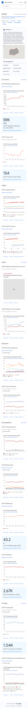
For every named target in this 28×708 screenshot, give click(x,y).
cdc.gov (7, 198)
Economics (12, 20)
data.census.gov (14, 358)
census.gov (8, 92)
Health (19, 20)
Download (6, 112)
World (13, 18)
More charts (23, 79)
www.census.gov (6, 74)
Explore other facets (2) (7, 86)
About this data (14, 92)
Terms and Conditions (10, 705)
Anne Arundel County (12, 16)
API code (11, 112)
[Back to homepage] (3, 2)
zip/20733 (24, 14)
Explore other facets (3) (7, 467)
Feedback (21, 2)
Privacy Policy (19, 705)
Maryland (19, 16)
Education (10, 22)
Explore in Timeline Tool (19, 112)
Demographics (17, 22)
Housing (4, 24)
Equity (3, 22)
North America (8, 18)
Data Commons (8, 2)
